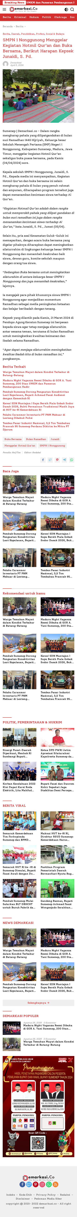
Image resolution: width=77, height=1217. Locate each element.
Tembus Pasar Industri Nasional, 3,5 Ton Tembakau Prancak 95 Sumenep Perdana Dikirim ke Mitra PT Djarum (36, 426)
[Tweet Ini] (50, 460)
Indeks (10, 1194)
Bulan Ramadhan (36, 439)
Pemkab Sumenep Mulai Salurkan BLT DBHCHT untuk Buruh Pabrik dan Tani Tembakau (19, 904)
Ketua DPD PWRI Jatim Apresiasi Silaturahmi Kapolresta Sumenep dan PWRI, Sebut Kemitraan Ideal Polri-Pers (57, 753)
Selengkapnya (37, 1002)
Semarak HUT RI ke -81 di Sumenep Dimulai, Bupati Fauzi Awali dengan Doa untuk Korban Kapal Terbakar (19, 870)
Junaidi (55, 439)
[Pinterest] (35, 1185)
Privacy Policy (46, 1194)
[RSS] (55, 1185)
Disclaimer (23, 1198)
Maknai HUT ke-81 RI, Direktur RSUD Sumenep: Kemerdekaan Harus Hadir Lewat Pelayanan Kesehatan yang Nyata (57, 837)
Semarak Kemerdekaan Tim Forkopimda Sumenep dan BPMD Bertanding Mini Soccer (18, 837)
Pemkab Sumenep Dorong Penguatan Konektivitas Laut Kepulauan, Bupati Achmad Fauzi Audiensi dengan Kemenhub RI (36, 395)
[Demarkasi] (23, 9)
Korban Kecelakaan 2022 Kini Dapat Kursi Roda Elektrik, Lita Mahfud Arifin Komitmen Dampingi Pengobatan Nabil (19, 787)
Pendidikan (28, 34)
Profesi (40, 34)
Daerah (15, 34)
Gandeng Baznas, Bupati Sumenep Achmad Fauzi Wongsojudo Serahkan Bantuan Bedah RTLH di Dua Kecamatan (57, 904)
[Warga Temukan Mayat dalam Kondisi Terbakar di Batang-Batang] (19, 484)
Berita (6, 34)
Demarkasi (15, 62)
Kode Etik (25, 1194)
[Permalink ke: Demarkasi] (5, 63)
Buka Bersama (12, 439)
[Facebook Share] (43, 460)
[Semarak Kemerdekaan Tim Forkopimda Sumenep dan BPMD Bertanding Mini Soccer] (19, 820)
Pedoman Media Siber (48, 1198)
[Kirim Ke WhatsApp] (71, 460)
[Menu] (5, 9)
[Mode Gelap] (66, 9)
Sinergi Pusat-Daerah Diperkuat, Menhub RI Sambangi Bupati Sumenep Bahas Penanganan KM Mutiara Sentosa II (19, 753)
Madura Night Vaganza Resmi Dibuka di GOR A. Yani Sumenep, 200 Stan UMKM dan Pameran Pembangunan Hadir (37, 383)
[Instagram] (42, 1185)
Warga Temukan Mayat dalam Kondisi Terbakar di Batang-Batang (36, 374)
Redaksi (65, 1194)
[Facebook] (22, 1185)
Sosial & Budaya (55, 34)
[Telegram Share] (64, 460)
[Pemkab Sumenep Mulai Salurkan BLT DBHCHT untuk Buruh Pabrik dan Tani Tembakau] (19, 888)
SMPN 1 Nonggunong (52, 445)
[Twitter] (29, 1185)
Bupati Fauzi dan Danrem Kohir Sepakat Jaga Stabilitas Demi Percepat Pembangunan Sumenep (57, 787)
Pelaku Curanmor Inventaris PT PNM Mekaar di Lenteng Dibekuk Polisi (34, 416)
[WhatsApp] (49, 1185)
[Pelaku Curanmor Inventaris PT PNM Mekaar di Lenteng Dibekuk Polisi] (19, 557)
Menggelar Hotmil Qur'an (19, 445)
